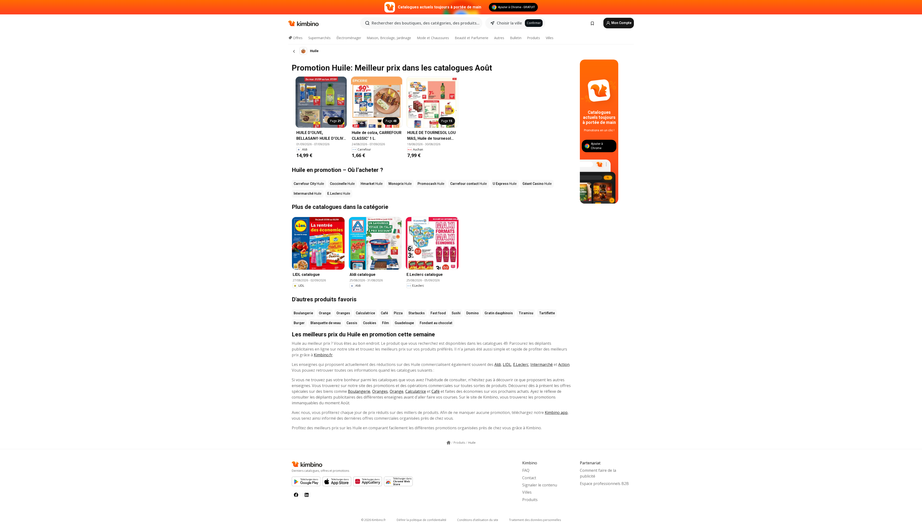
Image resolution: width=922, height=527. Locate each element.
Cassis (351, 323)
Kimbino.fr (323, 354)
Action (564, 364)
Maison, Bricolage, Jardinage (389, 38)
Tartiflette (547, 313)
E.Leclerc (520, 364)
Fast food (438, 313)
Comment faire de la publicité (598, 473)
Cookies (369, 323)
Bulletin (516, 38)
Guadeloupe (404, 323)
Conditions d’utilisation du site (477, 520)
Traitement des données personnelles (535, 520)
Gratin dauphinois (499, 313)
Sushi (456, 313)
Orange (325, 313)
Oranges (343, 313)
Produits (533, 38)
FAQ (525, 470)
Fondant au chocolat (436, 323)
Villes (549, 38)
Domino (472, 313)
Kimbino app (556, 412)
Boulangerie (303, 313)
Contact (529, 477)
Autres (499, 38)
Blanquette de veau (325, 323)
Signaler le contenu (539, 485)
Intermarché (541, 364)
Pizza (398, 313)
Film (385, 323)
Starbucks (416, 313)
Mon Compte (621, 23)
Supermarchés (319, 38)
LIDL (507, 364)
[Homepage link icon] (448, 443)
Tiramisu (526, 313)
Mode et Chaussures (433, 38)
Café (384, 313)
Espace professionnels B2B (604, 483)
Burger (299, 323)
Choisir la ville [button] (509, 23)
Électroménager (348, 38)
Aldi (497, 364)
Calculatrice (365, 313)
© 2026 (373, 520)
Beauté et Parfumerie (471, 38)
